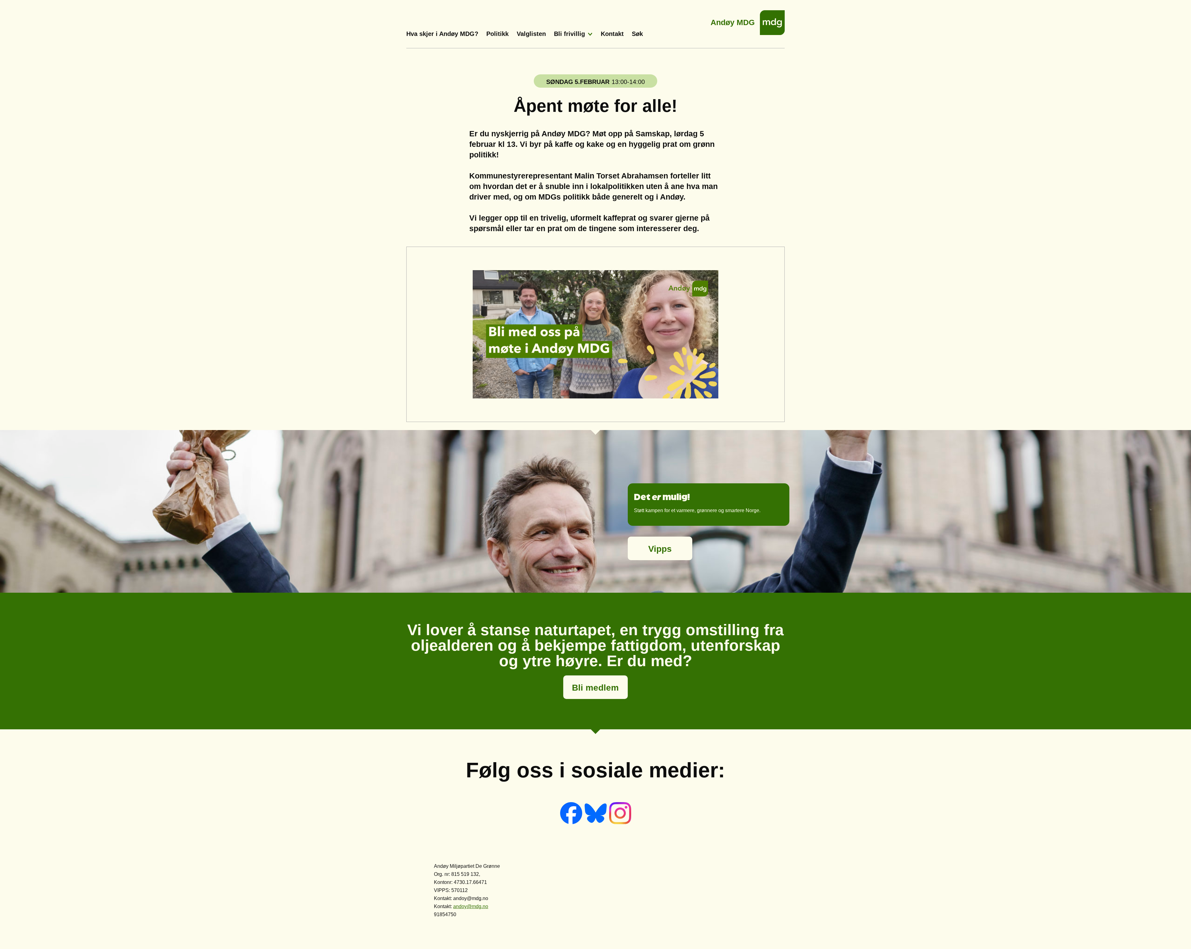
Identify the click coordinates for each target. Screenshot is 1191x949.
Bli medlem (595, 687)
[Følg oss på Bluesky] (596, 822)
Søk (637, 33)
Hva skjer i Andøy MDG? (442, 33)
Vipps (660, 549)
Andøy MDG (733, 20)
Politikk (497, 33)
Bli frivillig (569, 33)
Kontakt (612, 33)
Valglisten (531, 33)
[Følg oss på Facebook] (572, 822)
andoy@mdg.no (470, 906)
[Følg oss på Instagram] (620, 822)
